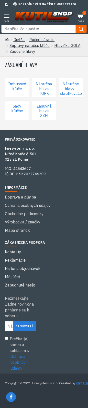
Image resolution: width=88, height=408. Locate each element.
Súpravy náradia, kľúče (30, 45)
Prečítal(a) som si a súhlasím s (19, 353)
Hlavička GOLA (67, 45)
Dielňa (19, 39)
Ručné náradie (42, 39)
